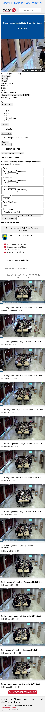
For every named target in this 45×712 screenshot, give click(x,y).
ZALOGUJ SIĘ (37, 3)
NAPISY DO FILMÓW (22, 3)
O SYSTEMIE (7, 3)
